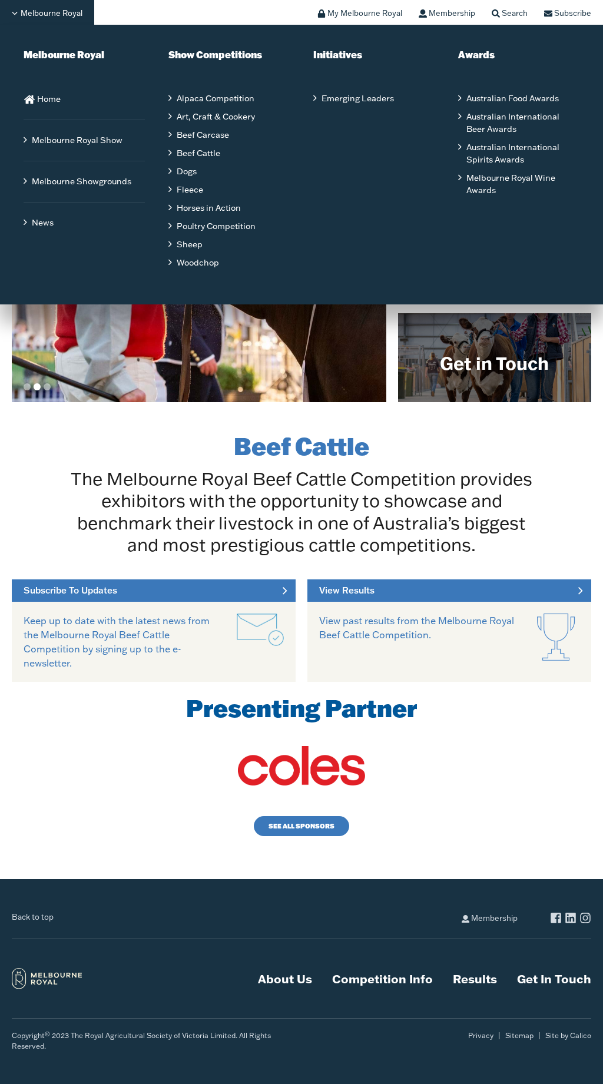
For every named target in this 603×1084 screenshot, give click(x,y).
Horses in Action (209, 208)
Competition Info (382, 978)
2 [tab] (37, 386)
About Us (285, 978)
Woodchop (198, 262)
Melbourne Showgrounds (81, 181)
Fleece (190, 189)
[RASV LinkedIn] (571, 919)
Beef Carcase (203, 135)
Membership (493, 918)
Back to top (33, 916)
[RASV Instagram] (585, 919)
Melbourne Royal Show (77, 140)
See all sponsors (301, 826)
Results (475, 978)
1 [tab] (27, 386)
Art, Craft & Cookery (216, 116)
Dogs (187, 171)
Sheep (190, 244)
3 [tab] (47, 386)
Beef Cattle (198, 153)
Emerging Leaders (358, 98)
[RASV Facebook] (556, 919)
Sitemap (519, 1035)
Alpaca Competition (215, 98)
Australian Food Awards (512, 98)
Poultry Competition (216, 226)
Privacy (480, 1035)
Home (48, 99)
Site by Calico (568, 1035)
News (43, 222)
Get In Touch (554, 978)
